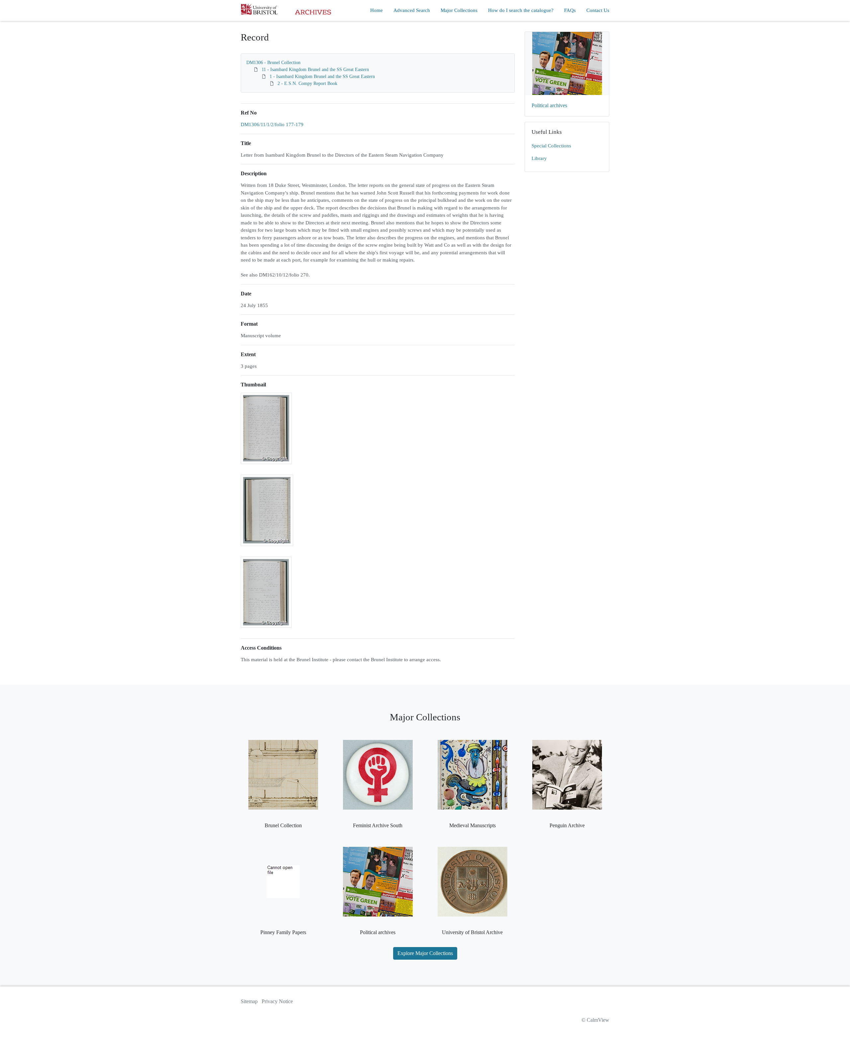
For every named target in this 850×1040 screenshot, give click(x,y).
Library (539, 158)
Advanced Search (411, 10)
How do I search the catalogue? (520, 10)
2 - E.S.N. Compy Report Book (307, 83)
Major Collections (459, 10)
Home (376, 10)
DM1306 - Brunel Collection (273, 62)
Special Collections (551, 145)
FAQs (570, 10)
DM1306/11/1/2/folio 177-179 (272, 124)
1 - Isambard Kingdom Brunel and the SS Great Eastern (322, 76)
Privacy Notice (277, 1001)
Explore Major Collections (425, 953)
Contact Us (597, 10)
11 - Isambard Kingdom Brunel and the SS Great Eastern (315, 69)
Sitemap (249, 1001)
